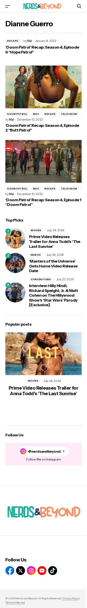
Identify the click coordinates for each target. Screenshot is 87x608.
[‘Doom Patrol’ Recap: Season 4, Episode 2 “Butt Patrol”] (43, 87)
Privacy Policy (70, 598)
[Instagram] (31, 570)
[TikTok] (52, 570)
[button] (7, 6)
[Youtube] (41, 570)
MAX (36, 114)
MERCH (36, 254)
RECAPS (12, 40)
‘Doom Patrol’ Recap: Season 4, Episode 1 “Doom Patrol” (43, 202)
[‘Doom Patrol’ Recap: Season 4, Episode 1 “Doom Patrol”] (43, 161)
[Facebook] (9, 570)
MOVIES (36, 230)
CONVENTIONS (41, 279)
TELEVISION (69, 114)
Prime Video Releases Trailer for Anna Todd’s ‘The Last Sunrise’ (54, 241)
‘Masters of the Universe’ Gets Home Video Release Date (53, 266)
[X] (20, 570)
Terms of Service (15, 602)
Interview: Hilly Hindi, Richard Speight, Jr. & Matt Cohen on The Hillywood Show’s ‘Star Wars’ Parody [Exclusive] (53, 295)
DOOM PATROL (17, 114)
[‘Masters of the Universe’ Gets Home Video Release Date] (15, 263)
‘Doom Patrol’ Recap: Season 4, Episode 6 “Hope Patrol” (42, 50)
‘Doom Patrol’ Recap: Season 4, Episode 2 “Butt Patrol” (42, 128)
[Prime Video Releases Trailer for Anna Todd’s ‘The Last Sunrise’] (15, 238)
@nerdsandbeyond (44, 451)
